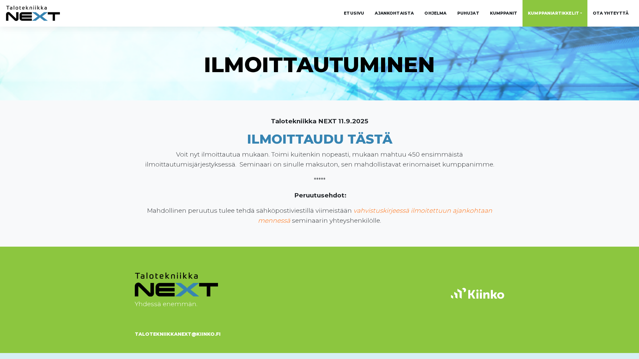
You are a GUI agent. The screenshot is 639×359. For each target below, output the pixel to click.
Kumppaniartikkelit (553, 13)
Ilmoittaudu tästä (319, 139)
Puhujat (468, 13)
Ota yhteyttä (611, 13)
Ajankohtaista (394, 13)
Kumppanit (503, 13)
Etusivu (354, 13)
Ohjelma (435, 13)
